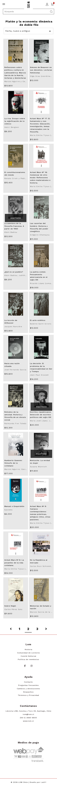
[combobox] (28, 11)
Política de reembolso (28, 659)
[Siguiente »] (46, 629)
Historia (28, 649)
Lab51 (43, 782)
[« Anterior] (10, 629)
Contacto (28, 682)
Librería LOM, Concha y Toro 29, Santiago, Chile (28, 711)
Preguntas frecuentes (28, 685)
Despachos (28, 692)
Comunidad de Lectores (28, 653)
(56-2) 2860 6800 (28, 718)
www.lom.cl (28, 721)
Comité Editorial (28, 656)
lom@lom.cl (28, 714)
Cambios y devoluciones (28, 689)
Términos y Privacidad (28, 695)
